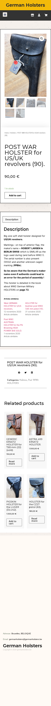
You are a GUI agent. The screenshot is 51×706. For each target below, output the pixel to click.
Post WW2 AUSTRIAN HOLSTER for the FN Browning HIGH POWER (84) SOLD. (13, 325)
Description (11, 219)
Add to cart (15, 195)
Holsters (13, 133)
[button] (5, 14)
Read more (12, 462)
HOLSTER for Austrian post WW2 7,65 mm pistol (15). (34, 306)
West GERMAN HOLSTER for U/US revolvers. (12, 306)
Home (7, 133)
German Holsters (25, 5)
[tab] (12, 219)
